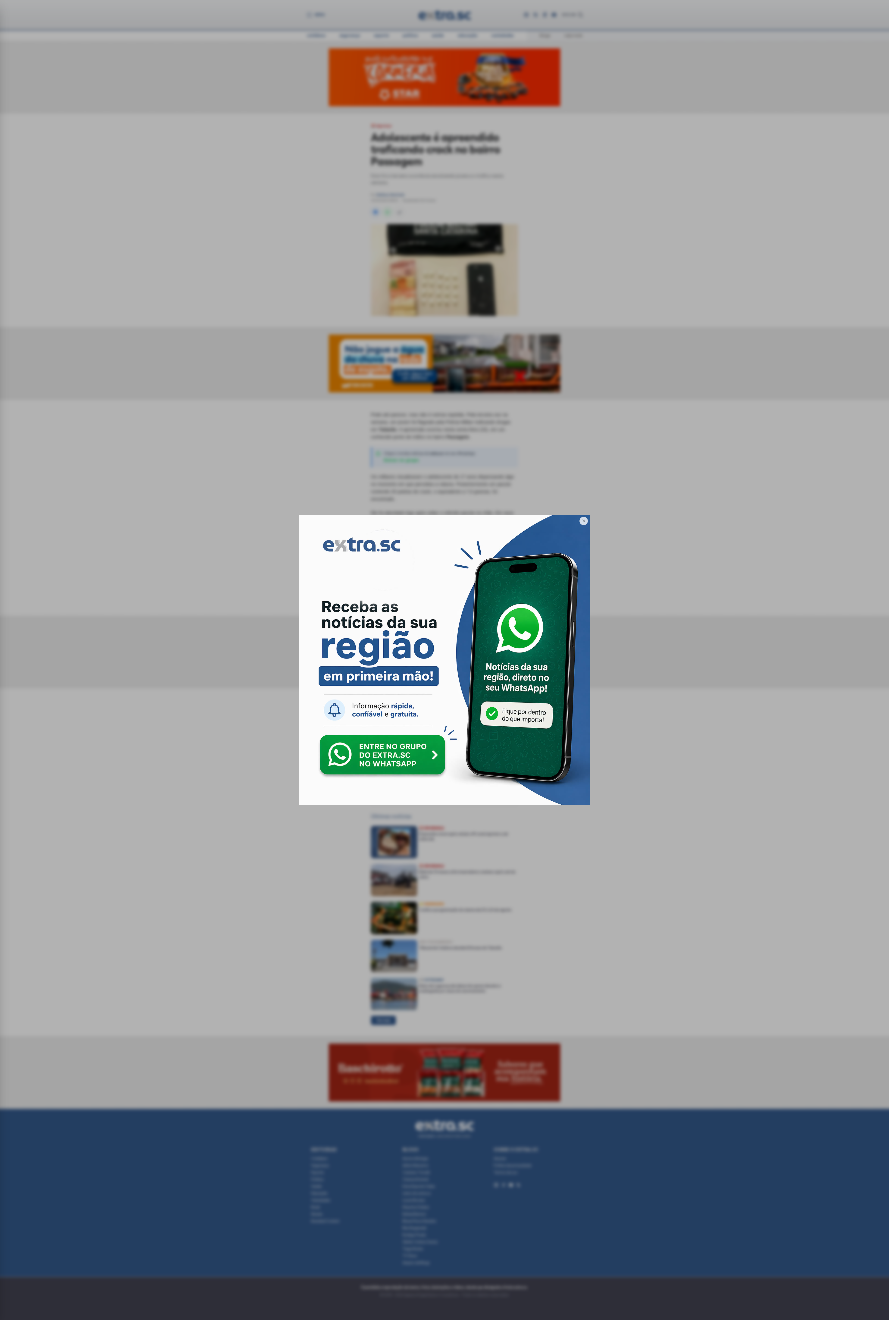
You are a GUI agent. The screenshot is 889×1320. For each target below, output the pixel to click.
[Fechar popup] (583, 521)
